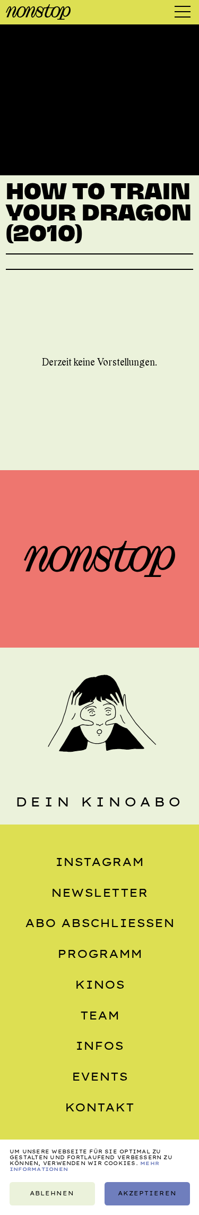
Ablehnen (52, 1193)
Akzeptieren (146, 1193)
